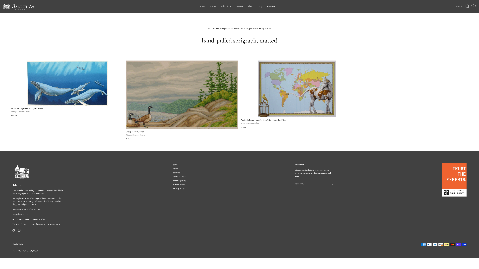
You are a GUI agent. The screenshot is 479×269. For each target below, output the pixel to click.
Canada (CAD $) (17, 244)
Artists (213, 6)
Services (239, 6)
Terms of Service (179, 176)
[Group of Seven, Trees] (182, 95)
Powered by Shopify (32, 251)
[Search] (467, 6)
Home (202, 6)
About (250, 6)
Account (459, 6)
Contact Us (271, 6)
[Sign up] (332, 184)
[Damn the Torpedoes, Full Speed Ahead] (67, 83)
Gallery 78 (20, 251)
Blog (260, 6)
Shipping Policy (179, 180)
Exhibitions (226, 6)
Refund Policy (178, 184)
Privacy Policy (178, 188)
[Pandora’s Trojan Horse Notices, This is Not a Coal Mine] (297, 89)
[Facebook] (13, 230)
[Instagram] (19, 230)
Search (176, 164)
